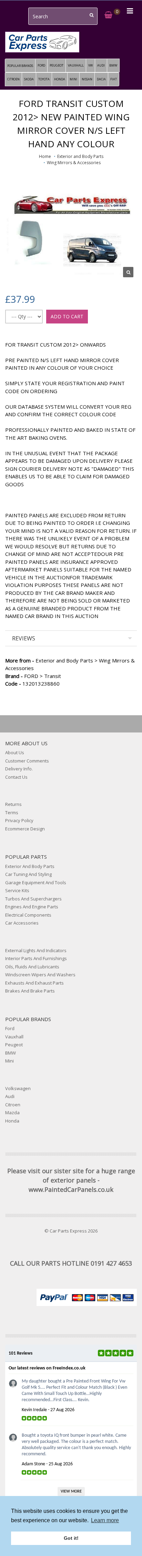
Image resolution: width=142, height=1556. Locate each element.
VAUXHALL (76, 65)
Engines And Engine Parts (31, 907)
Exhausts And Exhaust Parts (34, 983)
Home (45, 156)
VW (90, 65)
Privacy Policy (19, 820)
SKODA (29, 79)
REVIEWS (23, 638)
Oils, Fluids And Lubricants (32, 967)
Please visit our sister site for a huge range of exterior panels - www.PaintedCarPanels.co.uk (71, 1180)
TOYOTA (44, 79)
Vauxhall (14, 1037)
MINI (73, 79)
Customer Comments (27, 761)
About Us (14, 752)
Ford (9, 1028)
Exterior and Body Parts (80, 156)
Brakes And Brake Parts (30, 991)
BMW (113, 65)
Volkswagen (18, 1088)
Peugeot (14, 1044)
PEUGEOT (56, 65)
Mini (9, 1061)
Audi (9, 1096)
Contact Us (16, 777)
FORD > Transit (33, 675)
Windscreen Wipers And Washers (40, 974)
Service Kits (17, 890)
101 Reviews (20, 1353)
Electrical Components (28, 915)
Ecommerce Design (25, 829)
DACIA (101, 79)
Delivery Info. (19, 769)
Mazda (12, 1112)
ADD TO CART (67, 316)
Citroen (12, 1104)
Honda (12, 1121)
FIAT (113, 79)
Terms (11, 812)
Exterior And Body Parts (29, 866)
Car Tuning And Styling (28, 874)
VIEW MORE (71, 1491)
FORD (41, 65)
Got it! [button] (71, 1538)
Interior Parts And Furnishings (36, 958)
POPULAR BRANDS (20, 65)
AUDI (101, 65)
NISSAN (87, 79)
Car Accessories (22, 923)
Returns (13, 804)
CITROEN (13, 79)
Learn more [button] (105, 1520)
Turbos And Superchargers (33, 899)
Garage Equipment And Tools (35, 882)
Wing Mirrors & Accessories (74, 163)
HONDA (59, 79)
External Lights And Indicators (36, 950)
